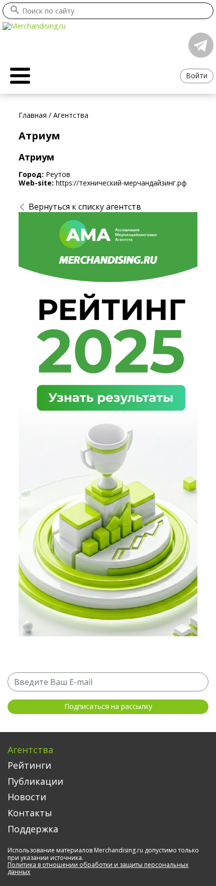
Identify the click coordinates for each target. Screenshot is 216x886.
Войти (196, 75)
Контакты (30, 813)
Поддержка (33, 829)
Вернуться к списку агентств (85, 206)
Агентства (30, 750)
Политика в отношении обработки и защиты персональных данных (98, 868)
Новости (27, 797)
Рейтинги (29, 765)
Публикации (35, 781)
